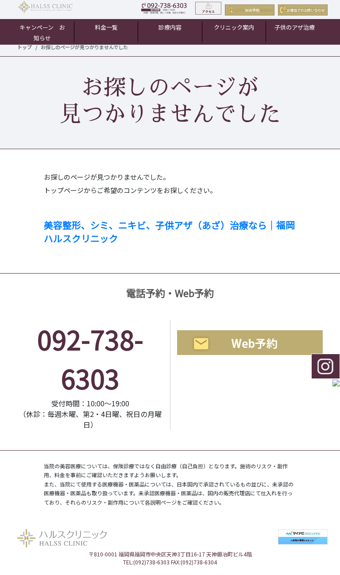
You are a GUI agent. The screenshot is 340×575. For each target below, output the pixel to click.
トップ (24, 46)
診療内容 (170, 27)
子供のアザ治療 (294, 27)
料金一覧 (106, 27)
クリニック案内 (234, 27)
